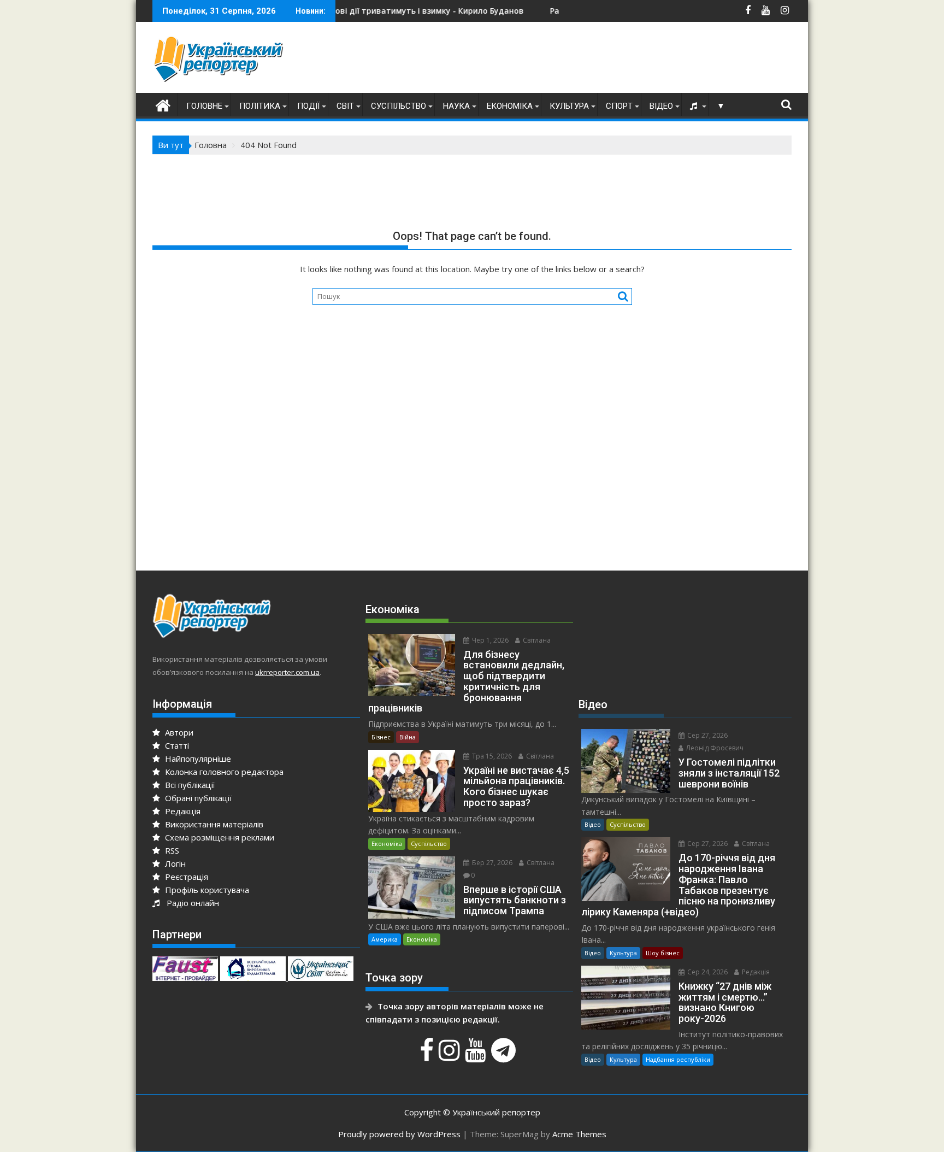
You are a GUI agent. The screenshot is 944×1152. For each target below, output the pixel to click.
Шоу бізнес (663, 953)
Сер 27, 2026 (707, 735)
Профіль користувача (206, 889)
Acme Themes (579, 1134)
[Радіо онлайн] (695, 106)
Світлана (536, 640)
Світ (345, 106)
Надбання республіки (678, 1059)
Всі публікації (189, 784)
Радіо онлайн (190, 902)
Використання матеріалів (213, 824)
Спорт (619, 106)
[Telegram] (504, 1055)
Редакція (181, 811)
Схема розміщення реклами (218, 837)
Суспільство (398, 106)
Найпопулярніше (197, 758)
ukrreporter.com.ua (287, 672)
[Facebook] (428, 1055)
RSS (171, 850)
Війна (407, 737)
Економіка (510, 106)
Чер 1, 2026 (489, 640)
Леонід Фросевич (714, 748)
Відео (661, 106)
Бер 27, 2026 (491, 862)
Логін (174, 863)
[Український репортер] (163, 104)
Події (308, 106)
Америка (384, 939)
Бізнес (381, 737)
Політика (259, 106)
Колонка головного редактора (223, 771)
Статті (176, 745)
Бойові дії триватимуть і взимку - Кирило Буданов (377, 10)
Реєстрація (185, 876)
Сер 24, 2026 (707, 972)
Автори (178, 732)
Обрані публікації (197, 797)
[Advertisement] (593, 60)
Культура (569, 106)
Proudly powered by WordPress (399, 1134)
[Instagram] (451, 1055)
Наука (456, 106)
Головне (204, 106)
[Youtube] (477, 1055)
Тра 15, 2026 (491, 756)
